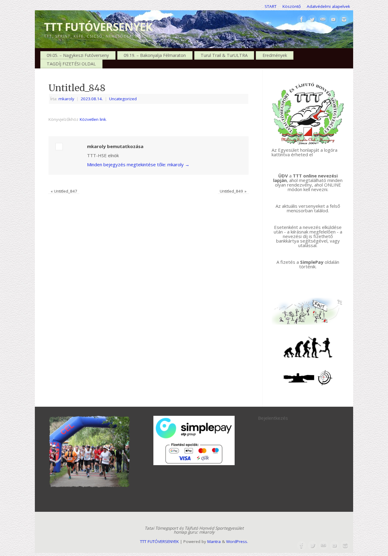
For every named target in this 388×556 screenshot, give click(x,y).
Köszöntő (292, 6)
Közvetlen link (93, 119)
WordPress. (237, 541)
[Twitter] (312, 20)
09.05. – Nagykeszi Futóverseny (78, 55)
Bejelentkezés (273, 418)
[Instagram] (344, 20)
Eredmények (275, 55)
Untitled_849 (233, 191)
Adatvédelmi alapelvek (328, 6)
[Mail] (322, 20)
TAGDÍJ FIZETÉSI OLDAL (71, 64)
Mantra (214, 541)
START (270, 6)
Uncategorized (123, 98)
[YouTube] (333, 20)
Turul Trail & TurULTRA (224, 55)
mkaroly (66, 98)
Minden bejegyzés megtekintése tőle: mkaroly (138, 164)
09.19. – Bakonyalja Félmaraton (155, 55)
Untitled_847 (64, 191)
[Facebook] (301, 20)
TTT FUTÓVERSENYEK (98, 26)
